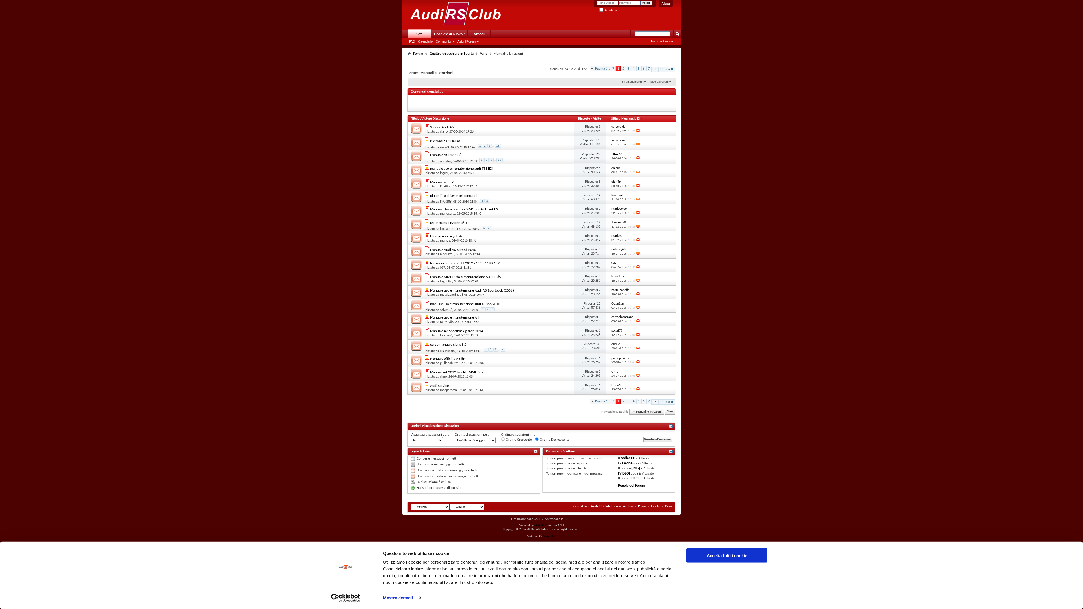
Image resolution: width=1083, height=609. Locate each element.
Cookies (657, 506)
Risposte (584, 118)
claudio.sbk (447, 351)
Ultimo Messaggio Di (625, 118)
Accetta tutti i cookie (727, 555)
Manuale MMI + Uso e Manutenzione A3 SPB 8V (465, 277)
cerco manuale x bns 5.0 (448, 345)
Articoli (479, 34)
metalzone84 (449, 295)
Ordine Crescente (518, 440)
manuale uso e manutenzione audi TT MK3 (461, 169)
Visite (597, 118)
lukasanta (446, 229)
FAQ (412, 41)
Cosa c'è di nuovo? (449, 34)
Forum (418, 54)
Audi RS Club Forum (606, 506)
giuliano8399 (449, 363)
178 (597, 140)
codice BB (628, 458)
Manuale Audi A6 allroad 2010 (453, 250)
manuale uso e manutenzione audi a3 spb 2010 (465, 304)
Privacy (643, 506)
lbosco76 (446, 335)
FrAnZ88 (446, 202)
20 (598, 303)
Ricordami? (610, 10)
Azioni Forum (466, 41)
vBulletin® (540, 525)
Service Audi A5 (442, 127)
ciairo (444, 131)
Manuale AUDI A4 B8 (445, 155)
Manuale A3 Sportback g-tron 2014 (456, 331)
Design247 (549, 536)
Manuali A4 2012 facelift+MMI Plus (456, 372)
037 (442, 268)
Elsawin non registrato (446, 236)
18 (497, 145)
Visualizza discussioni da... (430, 434)
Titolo (415, 118)
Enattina (445, 186)
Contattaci (581, 506)
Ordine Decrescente (554, 440)
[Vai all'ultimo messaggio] (638, 131)
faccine (627, 463)
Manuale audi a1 (442, 182)
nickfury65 (447, 254)
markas (445, 240)
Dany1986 (447, 322)
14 (598, 195)
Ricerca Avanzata (663, 41)
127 (597, 154)
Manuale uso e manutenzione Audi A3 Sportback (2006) (472, 290)
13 (499, 160)
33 (598, 344)
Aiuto (665, 4)
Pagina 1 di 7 (604, 68)
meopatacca (448, 390)
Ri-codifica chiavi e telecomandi (453, 196)
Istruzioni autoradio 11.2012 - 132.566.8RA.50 (465, 263)
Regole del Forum (631, 485)
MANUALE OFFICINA (445, 141)
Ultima (665, 69)
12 (598, 222)
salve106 (446, 310)
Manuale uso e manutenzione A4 (454, 317)
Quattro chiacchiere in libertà (452, 54)
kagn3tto (446, 281)
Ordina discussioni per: (472, 434)
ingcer (444, 173)
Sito (419, 34)
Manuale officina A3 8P (447, 359)
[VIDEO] (624, 473)
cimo (443, 376)
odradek (445, 161)
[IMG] (635, 468)
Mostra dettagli (398, 597)
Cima (670, 412)
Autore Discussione (435, 118)
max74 (444, 147)
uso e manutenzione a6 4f (449, 223)
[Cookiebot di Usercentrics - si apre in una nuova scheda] (345, 598)
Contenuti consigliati (427, 92)
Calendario (425, 41)
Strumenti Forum (633, 81)
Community (443, 41)
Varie (483, 54)
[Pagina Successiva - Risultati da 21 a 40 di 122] (655, 69)
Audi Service (439, 386)
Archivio (629, 506)
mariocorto (447, 213)
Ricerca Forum (659, 81)
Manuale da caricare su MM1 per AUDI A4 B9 (464, 209)
